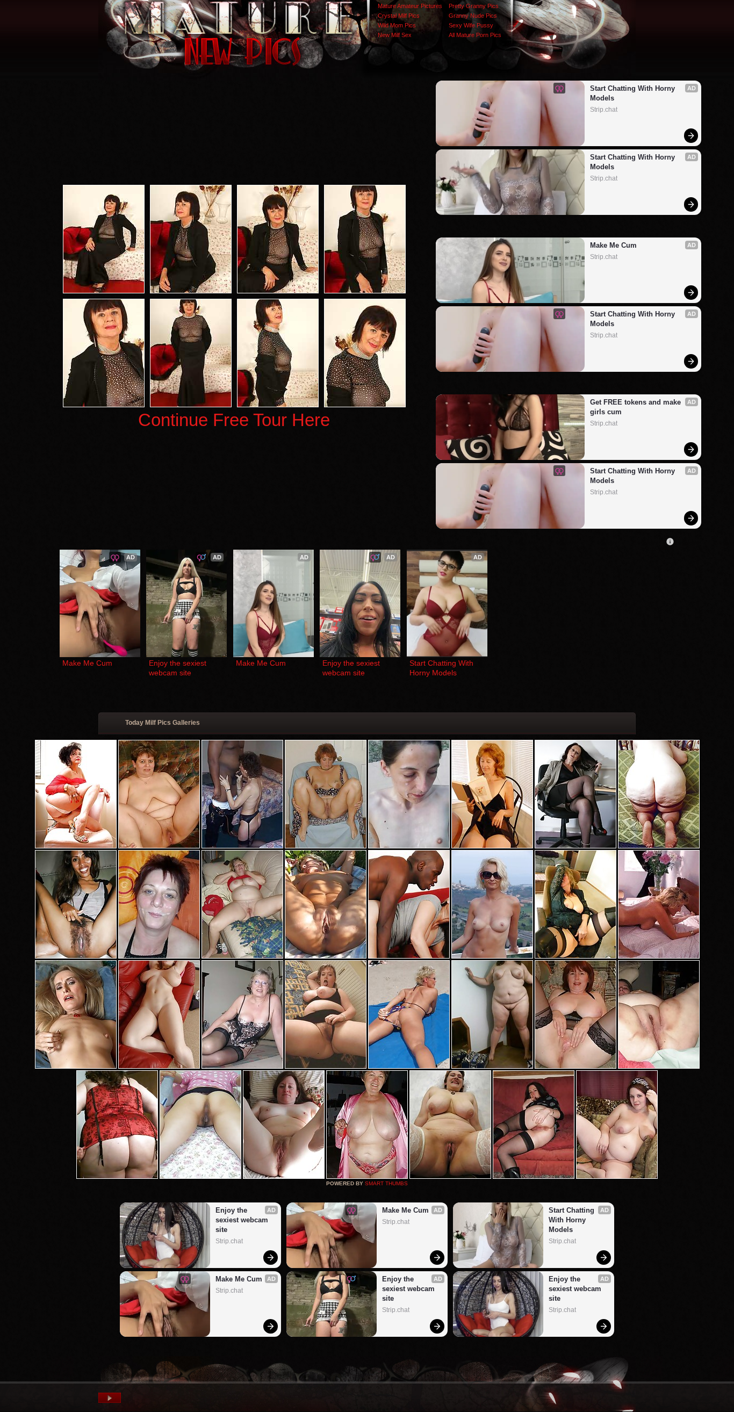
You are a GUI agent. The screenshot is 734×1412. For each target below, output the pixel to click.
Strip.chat (603, 109)
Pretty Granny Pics (474, 6)
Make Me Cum (613, 245)
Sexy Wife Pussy (471, 25)
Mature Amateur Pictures (410, 6)
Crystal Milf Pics (399, 15)
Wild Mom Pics (397, 25)
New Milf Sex (395, 35)
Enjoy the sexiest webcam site (178, 668)
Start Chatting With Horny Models (633, 93)
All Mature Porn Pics (475, 35)
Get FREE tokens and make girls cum (636, 407)
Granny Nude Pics (473, 15)
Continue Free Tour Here (234, 420)
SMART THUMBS (386, 1183)
